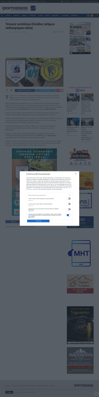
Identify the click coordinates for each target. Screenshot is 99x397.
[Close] (76, 174)
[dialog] (49, 198)
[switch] (69, 199)
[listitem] (49, 195)
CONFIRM (38, 221)
